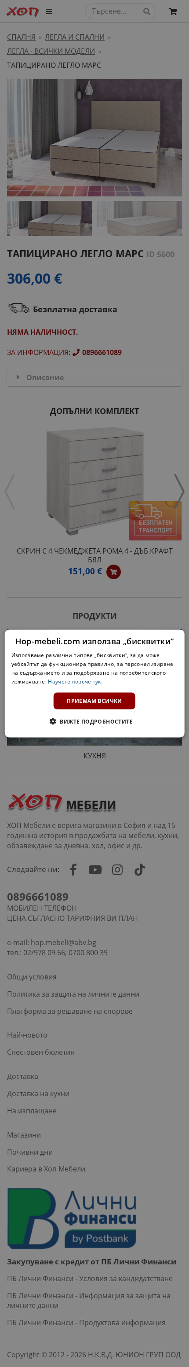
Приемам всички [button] (94, 700)
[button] (94, 721)
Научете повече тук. (75, 681)
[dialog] (95, 684)
